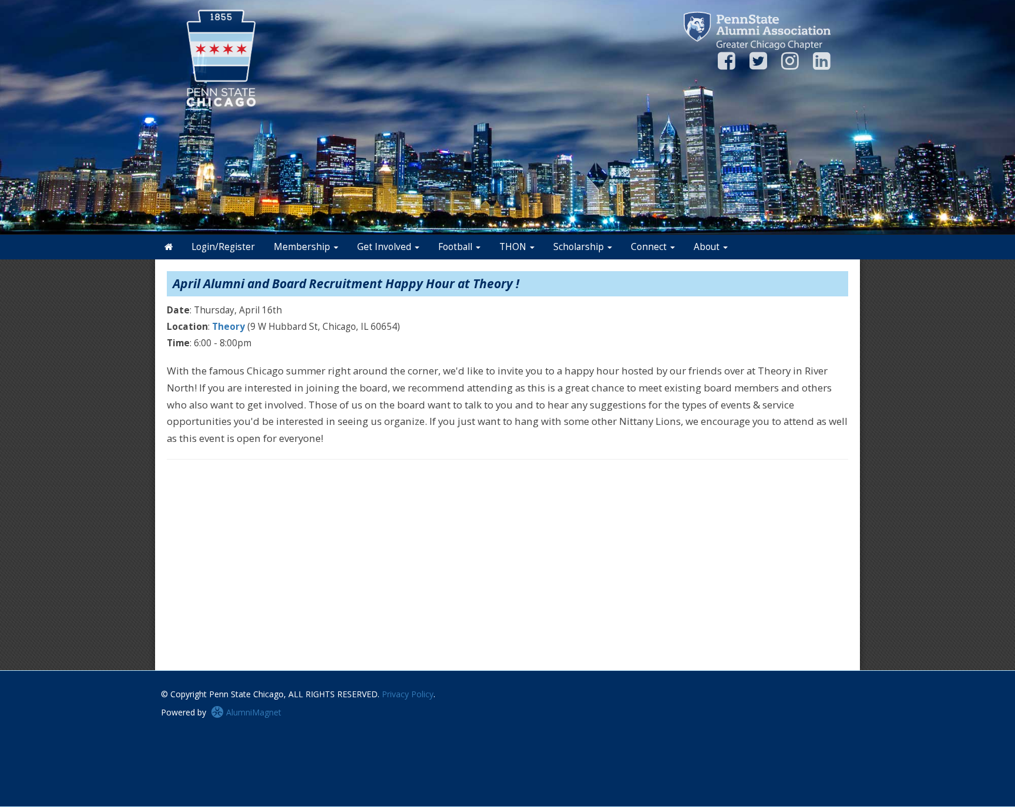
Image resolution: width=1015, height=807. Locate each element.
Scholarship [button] (579, 247)
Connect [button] (650, 247)
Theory (228, 326)
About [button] (708, 247)
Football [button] (456, 247)
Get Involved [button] (385, 247)
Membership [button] (303, 247)
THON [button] (514, 247)
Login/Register (223, 247)
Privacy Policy (407, 694)
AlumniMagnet (252, 712)
